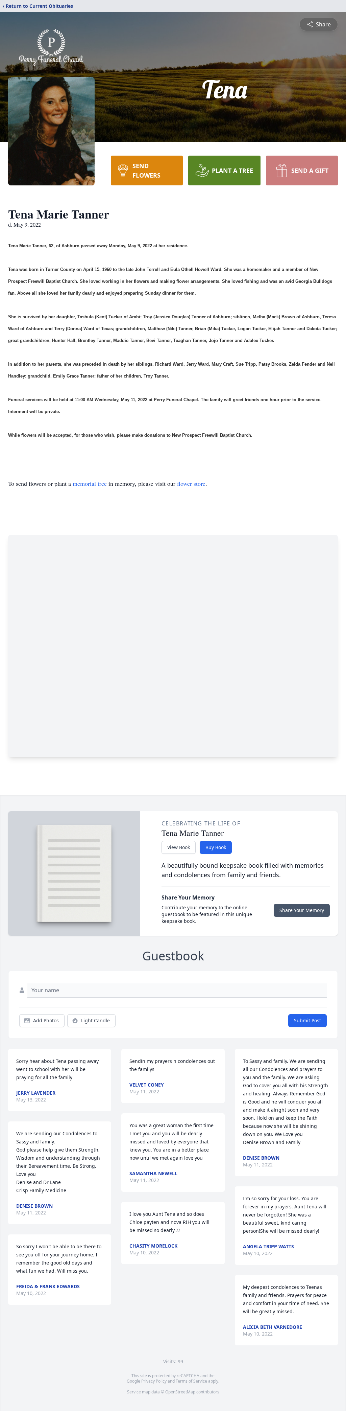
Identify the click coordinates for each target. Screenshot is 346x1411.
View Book (178, 847)
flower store (191, 483)
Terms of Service (191, 1381)
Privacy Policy (154, 1381)
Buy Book (215, 847)
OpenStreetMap (180, 1392)
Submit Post (307, 1020)
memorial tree (90, 483)
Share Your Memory (301, 910)
